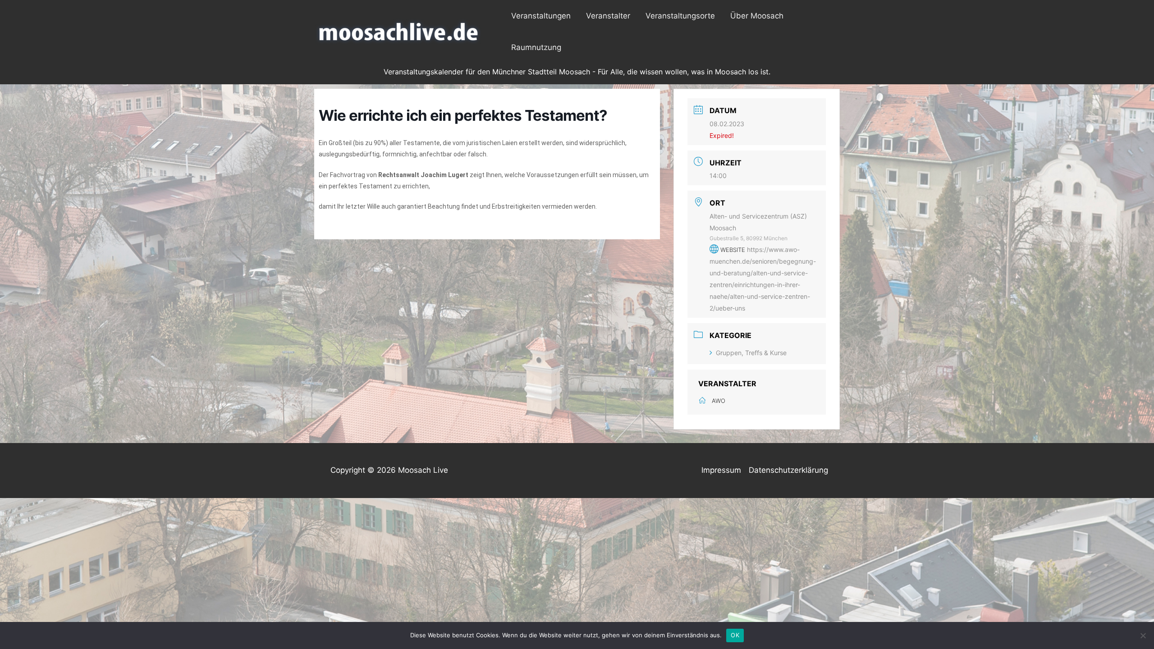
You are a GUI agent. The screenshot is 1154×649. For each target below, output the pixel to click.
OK (735, 635)
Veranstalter (608, 15)
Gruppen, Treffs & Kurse (751, 352)
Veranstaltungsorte (680, 15)
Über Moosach (756, 15)
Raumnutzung (536, 47)
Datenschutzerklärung (788, 470)
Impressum (721, 470)
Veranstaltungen (541, 15)
